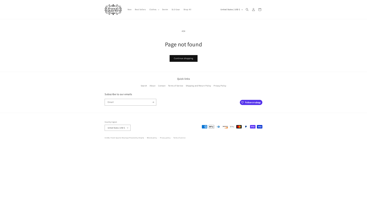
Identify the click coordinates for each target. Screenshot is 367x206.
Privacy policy (165, 138)
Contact (161, 85)
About (152, 85)
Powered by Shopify (136, 138)
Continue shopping (183, 58)
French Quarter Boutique (120, 138)
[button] (154, 9)
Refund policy (152, 138)
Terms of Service (175, 85)
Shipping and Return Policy (198, 85)
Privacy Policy (220, 85)
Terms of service (179, 138)
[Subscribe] (153, 102)
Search (144, 85)
